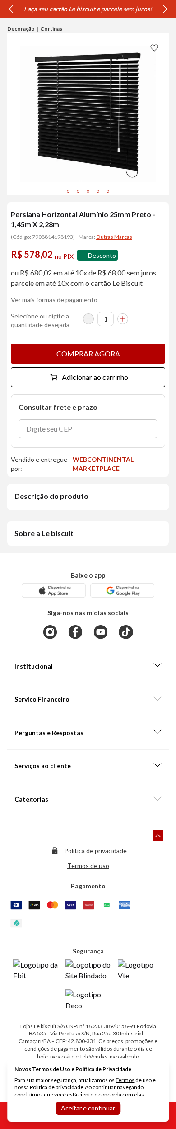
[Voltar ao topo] (158, 835)
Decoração (21, 28)
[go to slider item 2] (88, 191)
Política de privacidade (95, 850)
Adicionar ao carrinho (95, 377)
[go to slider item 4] (108, 191)
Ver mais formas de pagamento (54, 300)
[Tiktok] (126, 632)
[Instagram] (50, 632)
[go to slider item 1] (78, 191)
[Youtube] (100, 632)
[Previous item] (10, 9)
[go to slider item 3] (98, 191)
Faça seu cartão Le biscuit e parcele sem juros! (88, 9)
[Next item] (165, 9)
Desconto (102, 255)
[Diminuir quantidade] (88, 318)
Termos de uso (88, 865)
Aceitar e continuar (88, 1108)
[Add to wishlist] (154, 47)
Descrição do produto (51, 496)
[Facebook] (75, 632)
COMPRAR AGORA (88, 353)
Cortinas (51, 28)
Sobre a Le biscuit (44, 533)
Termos (125, 1080)
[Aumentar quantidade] (122, 318)
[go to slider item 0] (68, 191)
